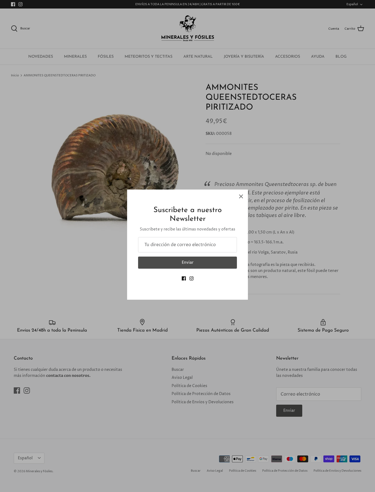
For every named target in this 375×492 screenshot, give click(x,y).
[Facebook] (184, 278)
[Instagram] (191, 278)
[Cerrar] (241, 196)
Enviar (188, 262)
